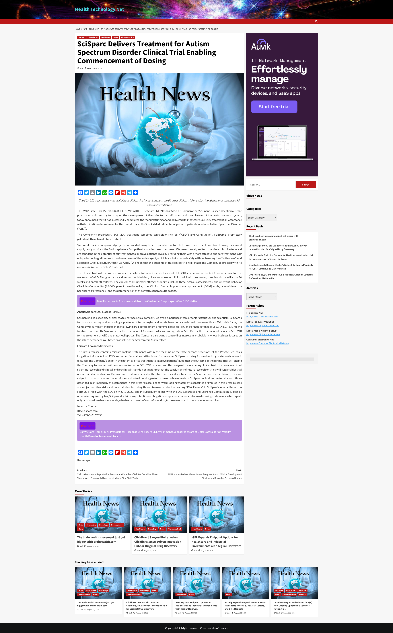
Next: (205, 474)
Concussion (91, 525)
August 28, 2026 (93, 546)
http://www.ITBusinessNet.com (262, 316)
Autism (81, 37)
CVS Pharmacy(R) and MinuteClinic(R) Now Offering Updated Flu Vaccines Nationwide (281, 276)
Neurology (103, 525)
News (115, 37)
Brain (81, 525)
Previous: (117, 474)
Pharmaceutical (127, 37)
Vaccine (302, 594)
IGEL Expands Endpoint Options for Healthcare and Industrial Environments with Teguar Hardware (216, 541)
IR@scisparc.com (87, 410)
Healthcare (105, 37)
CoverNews (206, 628)
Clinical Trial (92, 37)
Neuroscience (116, 525)
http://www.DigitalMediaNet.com (263, 334)
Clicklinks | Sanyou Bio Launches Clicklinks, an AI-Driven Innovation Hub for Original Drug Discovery (157, 541)
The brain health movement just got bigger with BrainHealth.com (101, 539)
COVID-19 (279, 590)
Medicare (302, 590)
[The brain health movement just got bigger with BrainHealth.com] (102, 514)
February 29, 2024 (94, 68)
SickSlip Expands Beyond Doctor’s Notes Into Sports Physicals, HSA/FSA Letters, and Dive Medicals (281, 267)
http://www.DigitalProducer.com (262, 325)
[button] (316, 21)
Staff (82, 68)
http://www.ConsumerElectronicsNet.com (267, 343)
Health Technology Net (99, 9)
